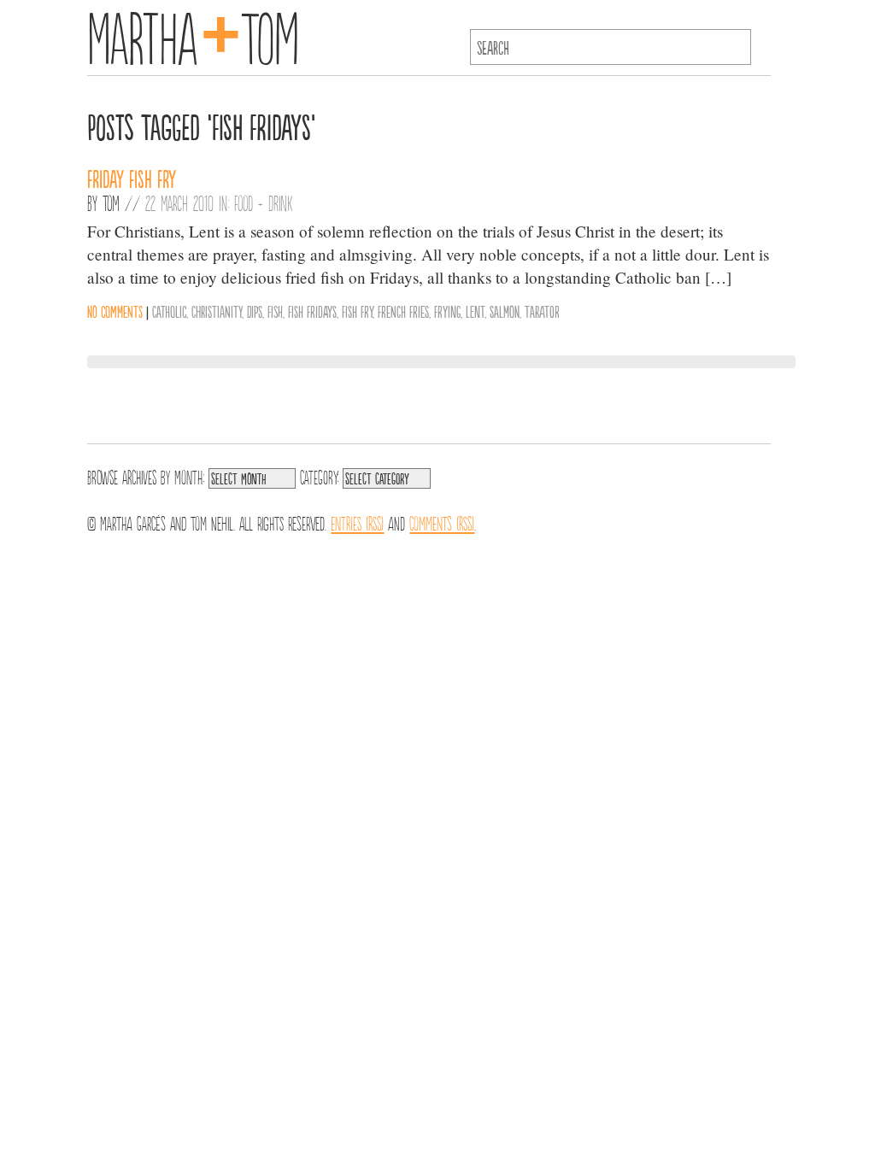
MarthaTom (192, 34)
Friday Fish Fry (131, 178)
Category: (319, 475)
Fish (275, 311)
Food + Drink (263, 202)
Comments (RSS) (441, 522)
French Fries (403, 311)
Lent (475, 311)
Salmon (505, 311)
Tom (111, 202)
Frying (447, 311)
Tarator (542, 311)
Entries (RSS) (357, 522)
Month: (189, 475)
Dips (254, 311)
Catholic (169, 311)
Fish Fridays (312, 311)
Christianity (216, 311)
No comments (115, 311)
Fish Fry (357, 311)
